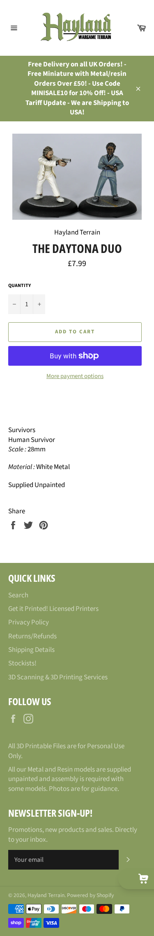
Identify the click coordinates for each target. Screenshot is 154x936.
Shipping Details (31, 650)
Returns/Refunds (32, 636)
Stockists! (22, 663)
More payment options (74, 376)
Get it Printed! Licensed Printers (53, 609)
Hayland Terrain (46, 895)
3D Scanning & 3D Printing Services (58, 677)
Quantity (19, 285)
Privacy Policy (28, 622)
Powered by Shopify (90, 895)
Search (18, 595)
